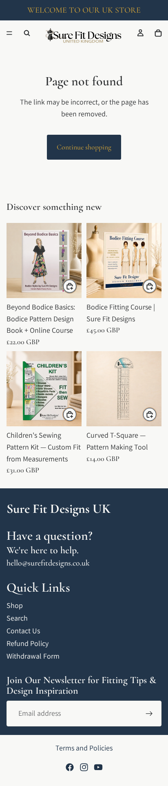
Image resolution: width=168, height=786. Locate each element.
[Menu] (9, 33)
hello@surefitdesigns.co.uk (48, 563)
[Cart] (158, 33)
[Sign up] (149, 713)
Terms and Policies (84, 748)
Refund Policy (28, 643)
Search (17, 618)
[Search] (27, 33)
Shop (15, 605)
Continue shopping (84, 147)
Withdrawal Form (33, 656)
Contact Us (23, 630)
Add (76, 285)
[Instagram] (84, 767)
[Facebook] (70, 767)
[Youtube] (98, 767)
